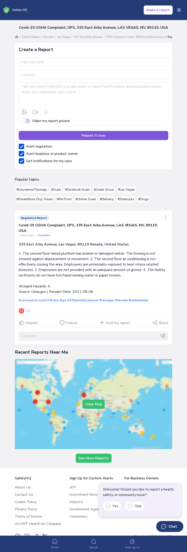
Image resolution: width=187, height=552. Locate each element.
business (44, 235)
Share (163, 322)
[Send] (163, 336)
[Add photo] (24, 112)
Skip (138, 506)
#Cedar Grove (104, 189)
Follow (71, 322)
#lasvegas (106, 300)
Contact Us (24, 494)
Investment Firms (84, 494)
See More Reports (93, 458)
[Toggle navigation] (179, 10)
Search (93, 547)
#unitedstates (139, 300)
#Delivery (107, 199)
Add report (132, 547)
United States (31, 37)
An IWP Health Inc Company (38, 523)
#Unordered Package (31, 189)
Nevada (48, 37)
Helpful (31, 322)
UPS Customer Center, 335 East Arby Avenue (135, 37)
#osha (54, 300)
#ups (63, 300)
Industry (76, 501)
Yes (115, 506)
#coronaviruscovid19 (34, 300)
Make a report (158, 10)
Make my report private (51, 120)
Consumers (78, 516)
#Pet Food (64, 199)
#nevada (121, 300)
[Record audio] (46, 112)
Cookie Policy (25, 501)
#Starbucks (126, 199)
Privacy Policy (26, 509)
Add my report (118, 322)
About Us (23, 487)
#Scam (56, 189)
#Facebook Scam (77, 189)
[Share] (165, 217)
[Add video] (35, 112)
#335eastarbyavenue (83, 300)
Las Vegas (63, 37)
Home (55, 547)
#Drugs (143, 199)
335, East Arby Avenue (88, 37)
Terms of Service (28, 516)
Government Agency (86, 509)
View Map (93, 404)
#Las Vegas (126, 189)
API (73, 487)
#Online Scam (85, 199)
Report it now (93, 135)
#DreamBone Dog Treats (34, 199)
